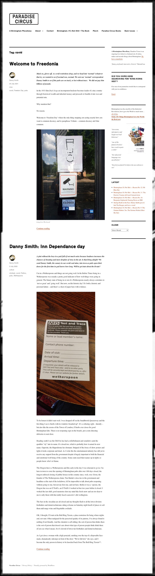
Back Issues (129, 31)
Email (113, 94)
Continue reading (43, 228)
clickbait (12, 273)
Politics (23, 273)
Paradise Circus (14, 565)
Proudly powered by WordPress (44, 565)
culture (11, 270)
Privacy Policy (27, 565)
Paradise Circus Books (111, 31)
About (38, 31)
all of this (115, 114)
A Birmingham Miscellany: (20, 31)
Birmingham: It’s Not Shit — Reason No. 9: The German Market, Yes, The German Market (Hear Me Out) (129, 210)
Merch (95, 31)
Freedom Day (18, 90)
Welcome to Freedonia (33, 64)
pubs (26, 90)
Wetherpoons (18, 275)
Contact (50, 31)
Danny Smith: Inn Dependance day (47, 246)
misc (11, 87)
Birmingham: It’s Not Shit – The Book (73, 31)
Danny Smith (13, 80)
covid (11, 90)
